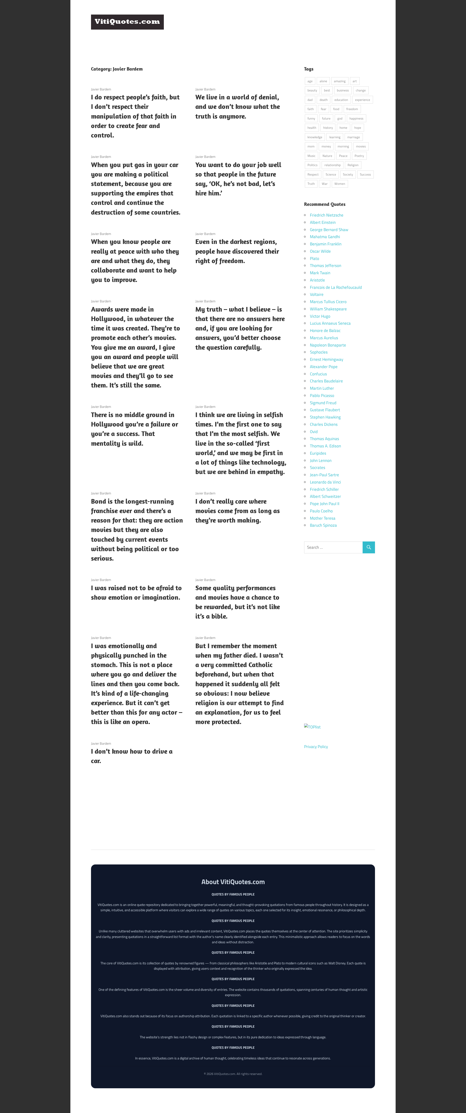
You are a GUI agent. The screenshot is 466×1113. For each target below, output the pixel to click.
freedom (352, 108)
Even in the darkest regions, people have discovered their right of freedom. (237, 251)
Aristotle (317, 280)
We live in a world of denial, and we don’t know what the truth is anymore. (237, 106)
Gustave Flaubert (325, 410)
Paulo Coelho (321, 511)
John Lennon (321, 460)
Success (365, 174)
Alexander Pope (324, 366)
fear (323, 108)
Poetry (359, 155)
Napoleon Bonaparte (328, 345)
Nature (327, 155)
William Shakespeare (328, 309)
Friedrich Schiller (324, 489)
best (327, 90)
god (339, 118)
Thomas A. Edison (325, 446)
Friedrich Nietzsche (326, 215)
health (312, 127)
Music (312, 155)
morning (343, 146)
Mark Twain (320, 273)
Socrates (317, 467)
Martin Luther (322, 388)
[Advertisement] (286, 26)
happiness (356, 118)
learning (335, 137)
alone (323, 81)
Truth (311, 183)
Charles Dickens (324, 424)
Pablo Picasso (322, 395)
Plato (314, 258)
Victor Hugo (320, 316)
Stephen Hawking (325, 417)
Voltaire (317, 294)
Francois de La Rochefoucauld (336, 287)
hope (357, 127)
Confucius (318, 374)
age (310, 81)
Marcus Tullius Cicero (328, 301)
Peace (343, 155)
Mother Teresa (322, 518)
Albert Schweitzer (325, 496)
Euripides (318, 453)
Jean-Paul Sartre (324, 475)
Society (348, 174)
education (341, 99)
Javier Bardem (101, 89)
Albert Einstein (323, 222)
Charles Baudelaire (326, 381)
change (361, 90)
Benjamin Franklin (325, 244)
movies (361, 146)
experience (362, 99)
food (336, 108)
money (326, 146)
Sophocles (319, 352)
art (355, 81)
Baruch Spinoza (323, 525)
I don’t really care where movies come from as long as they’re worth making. (237, 510)
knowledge (315, 137)
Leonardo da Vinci (325, 482)
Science (331, 174)
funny (311, 118)
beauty (312, 90)
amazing (340, 81)
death (324, 99)
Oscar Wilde (320, 251)
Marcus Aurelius (324, 338)
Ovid (314, 431)
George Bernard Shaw (329, 229)
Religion (353, 164)
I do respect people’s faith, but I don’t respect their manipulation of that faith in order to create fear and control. (135, 116)
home (343, 127)
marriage (353, 137)
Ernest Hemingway (326, 359)
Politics (312, 164)
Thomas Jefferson (325, 265)
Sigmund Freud (323, 403)
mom (311, 146)
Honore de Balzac (325, 330)
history (328, 127)
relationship (333, 164)
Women (339, 183)
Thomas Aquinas (324, 439)
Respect (313, 174)
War (325, 183)
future (326, 118)
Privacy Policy (316, 746)
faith (311, 108)
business (343, 90)
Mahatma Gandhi (325, 237)
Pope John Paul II (324, 503)
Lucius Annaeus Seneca (330, 323)
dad (310, 99)
